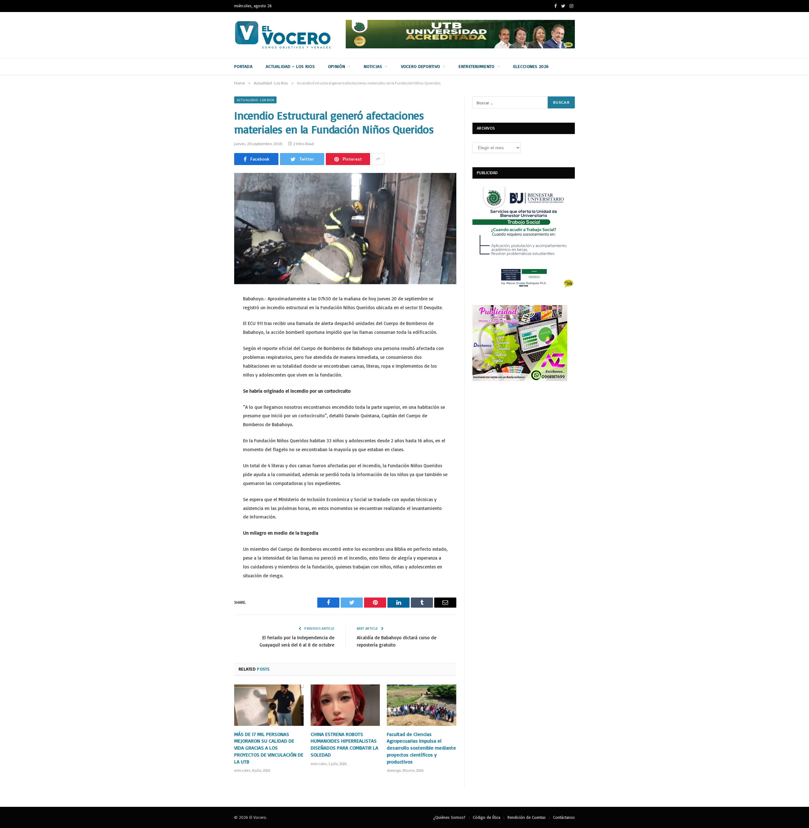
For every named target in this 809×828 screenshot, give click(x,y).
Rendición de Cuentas (527, 817)
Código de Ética (486, 817)
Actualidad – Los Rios (290, 66)
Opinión (336, 66)
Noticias (373, 66)
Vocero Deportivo (420, 66)
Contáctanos (564, 817)
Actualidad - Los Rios (255, 100)
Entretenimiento (476, 66)
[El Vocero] (288, 35)
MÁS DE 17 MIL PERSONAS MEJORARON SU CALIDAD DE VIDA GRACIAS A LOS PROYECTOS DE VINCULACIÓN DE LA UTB (268, 748)
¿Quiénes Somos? (449, 817)
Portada (243, 66)
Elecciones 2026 (531, 66)
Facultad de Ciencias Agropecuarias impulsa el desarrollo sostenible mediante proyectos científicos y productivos (421, 748)
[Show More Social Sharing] (378, 159)
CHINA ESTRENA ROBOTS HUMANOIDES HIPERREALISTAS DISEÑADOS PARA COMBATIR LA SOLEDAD (344, 744)
